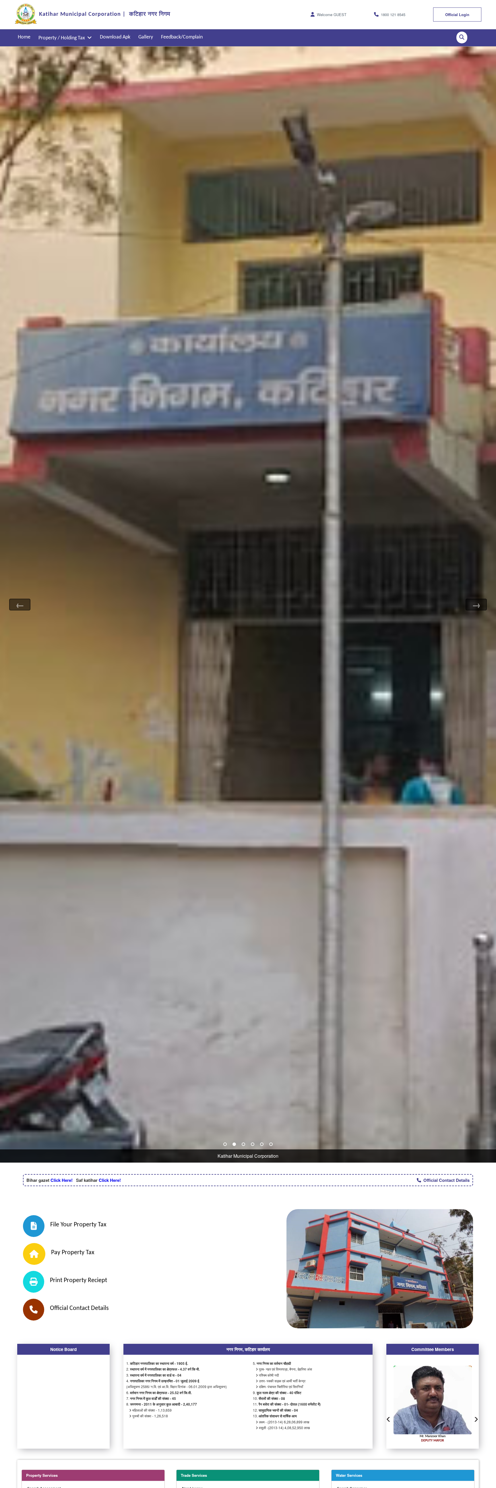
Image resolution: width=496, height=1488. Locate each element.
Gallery (145, 37)
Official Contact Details (445, 1180)
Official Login (457, 14)
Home (24, 37)
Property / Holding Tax (62, 38)
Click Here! (61, 1180)
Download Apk (115, 37)
